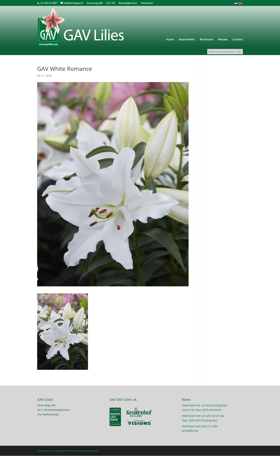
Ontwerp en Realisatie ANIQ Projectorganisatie (68, 451)
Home (170, 39)
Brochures (206, 39)
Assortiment (187, 39)
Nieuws (223, 39)
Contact (238, 39)
